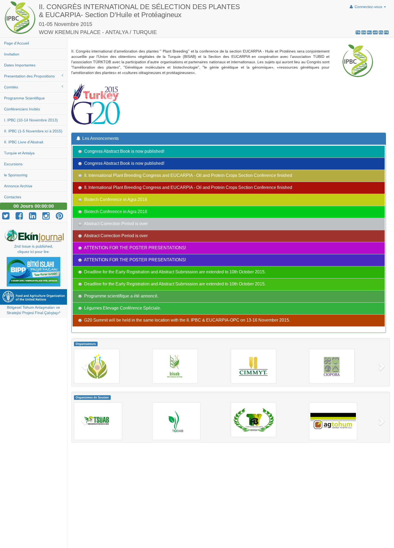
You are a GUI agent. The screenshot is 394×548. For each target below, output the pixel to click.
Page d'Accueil (16, 43)
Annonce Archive (18, 186)
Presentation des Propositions (29, 76)
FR (386, 32)
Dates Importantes (19, 65)
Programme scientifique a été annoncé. (120, 296)
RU (369, 32)
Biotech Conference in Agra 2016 (115, 199)
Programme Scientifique (24, 98)
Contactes (12, 197)
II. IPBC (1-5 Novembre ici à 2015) (33, 131)
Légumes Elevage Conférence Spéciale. (122, 308)
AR (375, 32)
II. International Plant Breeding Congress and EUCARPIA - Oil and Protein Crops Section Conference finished (187, 175)
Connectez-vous (368, 7)
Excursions (13, 164)
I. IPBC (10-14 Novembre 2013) (31, 120)
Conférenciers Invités (22, 109)
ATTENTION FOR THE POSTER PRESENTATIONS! (134, 248)
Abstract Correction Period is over (115, 224)
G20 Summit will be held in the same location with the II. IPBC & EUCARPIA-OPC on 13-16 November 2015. (186, 320)
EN (364, 32)
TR (358, 32)
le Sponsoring (15, 175)
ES (381, 32)
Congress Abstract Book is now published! (123, 151)
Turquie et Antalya (19, 153)
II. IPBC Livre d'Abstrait (23, 142)
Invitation (11, 54)
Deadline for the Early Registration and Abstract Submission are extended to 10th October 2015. (174, 272)
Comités (11, 87)
